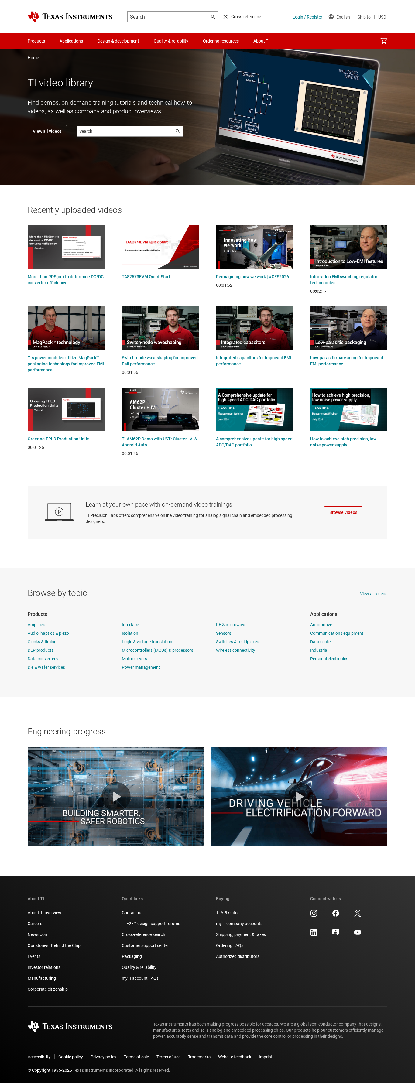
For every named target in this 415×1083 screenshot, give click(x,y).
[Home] (70, 16)
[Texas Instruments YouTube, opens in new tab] (357, 934)
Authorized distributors (237, 956)
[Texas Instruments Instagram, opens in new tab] (313, 915)
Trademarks (199, 1056)
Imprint (266, 1056)
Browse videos (343, 512)
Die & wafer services (46, 667)
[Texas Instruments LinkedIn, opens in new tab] (313, 934)
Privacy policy (103, 1056)
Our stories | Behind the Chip (54, 945)
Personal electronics (329, 658)
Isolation (130, 633)
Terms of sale (136, 1056)
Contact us (132, 912)
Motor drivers (134, 658)
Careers (35, 923)
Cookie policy (70, 1056)
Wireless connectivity (235, 650)
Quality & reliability (139, 967)
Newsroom (38, 934)
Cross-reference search (143, 934)
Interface (130, 624)
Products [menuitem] (36, 41)
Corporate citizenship (48, 989)
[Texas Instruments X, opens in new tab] (357, 915)
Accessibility (39, 1056)
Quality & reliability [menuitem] (171, 41)
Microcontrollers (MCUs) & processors (157, 650)
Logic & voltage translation (147, 641)
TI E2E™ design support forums (151, 923)
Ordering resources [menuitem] (221, 41)
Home (33, 57)
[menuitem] (384, 41)
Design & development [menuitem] (118, 41)
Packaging (132, 956)
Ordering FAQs (229, 945)
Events (34, 956)
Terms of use (168, 1056)
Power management (141, 667)
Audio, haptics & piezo (48, 633)
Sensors (223, 633)
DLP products (40, 650)
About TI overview (44, 912)
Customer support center (145, 945)
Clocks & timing (42, 641)
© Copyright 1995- (50, 1070)
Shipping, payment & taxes (241, 934)
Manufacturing (42, 978)
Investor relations (44, 967)
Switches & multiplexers (238, 641)
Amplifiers (37, 624)
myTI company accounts (239, 923)
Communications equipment (336, 633)
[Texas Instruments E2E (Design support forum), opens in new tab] (335, 934)
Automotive (321, 624)
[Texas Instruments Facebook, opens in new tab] (335, 915)
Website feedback (234, 1056)
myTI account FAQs (140, 978)
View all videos (47, 131)
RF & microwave (231, 624)
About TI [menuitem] (261, 41)
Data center (321, 641)
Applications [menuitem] (71, 41)
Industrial (319, 650)
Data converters (43, 658)
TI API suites (227, 912)
